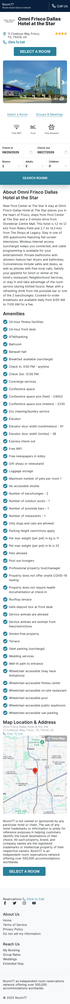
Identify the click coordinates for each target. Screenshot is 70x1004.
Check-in (7, 147)
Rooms (6, 161)
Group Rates (12, 954)
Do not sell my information (22, 934)
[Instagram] (24, 903)
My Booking (11, 950)
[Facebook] (5, 903)
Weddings (10, 959)
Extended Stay (13, 963)
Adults (29, 161)
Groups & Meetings (49, 114)
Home (7, 920)
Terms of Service (15, 925)
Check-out (43, 147)
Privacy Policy (13, 929)
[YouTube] (34, 903)
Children (54, 161)
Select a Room (35, 51)
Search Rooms (35, 178)
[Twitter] (14, 903)
